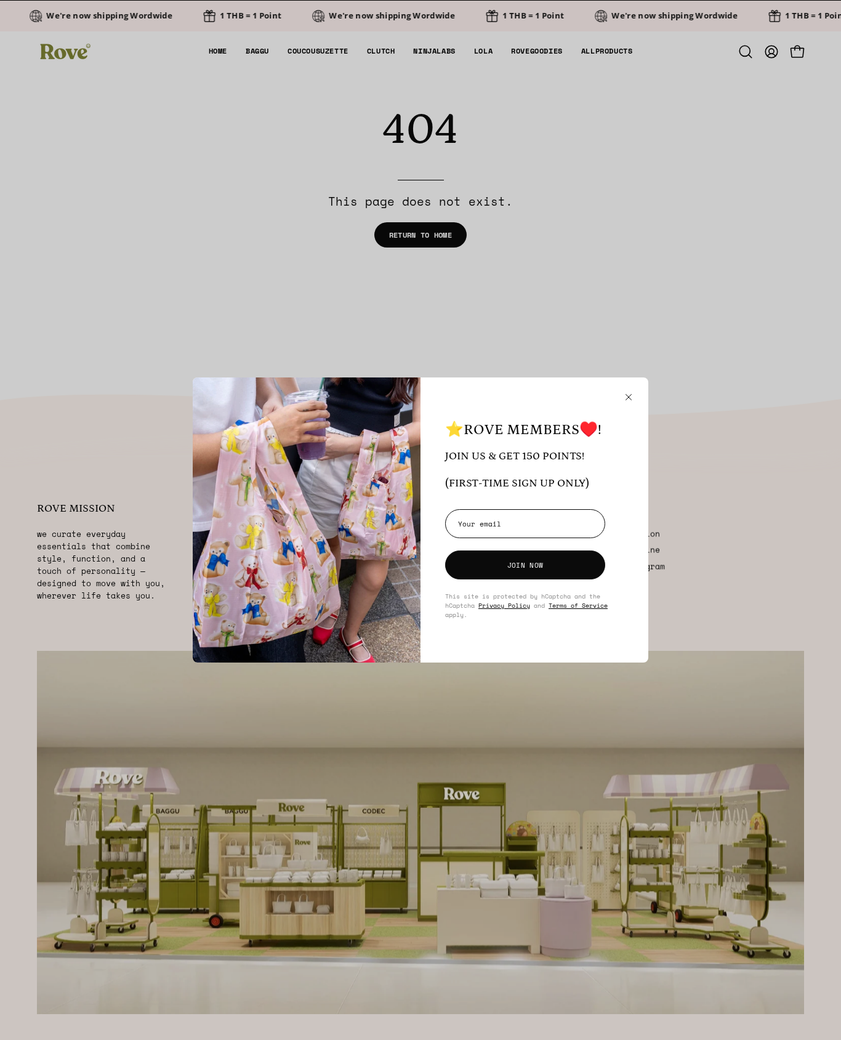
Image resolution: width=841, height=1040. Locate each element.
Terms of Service (578, 605)
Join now (525, 565)
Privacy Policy (504, 605)
